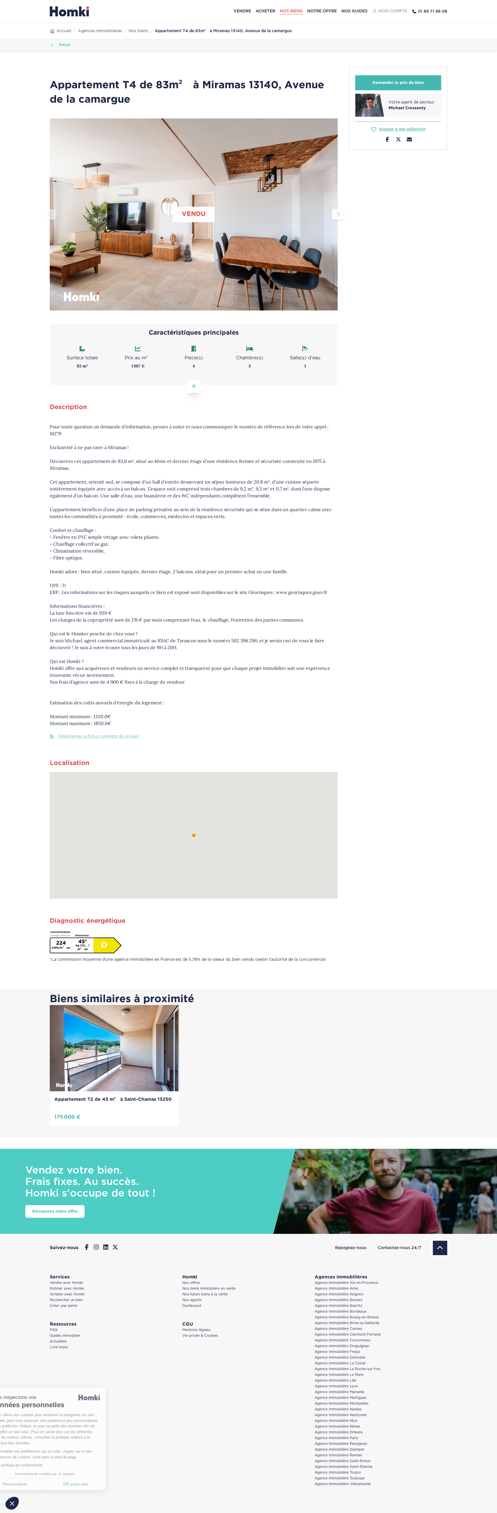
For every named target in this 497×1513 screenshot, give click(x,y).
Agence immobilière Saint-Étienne (343, 1466)
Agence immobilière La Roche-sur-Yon (347, 1369)
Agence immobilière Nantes (338, 1409)
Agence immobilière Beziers (338, 1300)
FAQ (53, 1330)
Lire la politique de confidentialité (37, 1465)
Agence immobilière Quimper (339, 1449)
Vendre (242, 11)
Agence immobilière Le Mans (339, 1374)
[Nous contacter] (409, 140)
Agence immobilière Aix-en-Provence (346, 1282)
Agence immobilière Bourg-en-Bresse (347, 1317)
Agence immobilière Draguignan (342, 1346)
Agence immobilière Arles (336, 1288)
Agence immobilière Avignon (339, 1294)
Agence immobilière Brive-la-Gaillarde (347, 1323)
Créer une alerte (63, 1305)
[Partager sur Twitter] (398, 140)
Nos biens (291, 11)
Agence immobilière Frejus (337, 1351)
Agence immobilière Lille (335, 1380)
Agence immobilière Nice (336, 1420)
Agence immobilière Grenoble (340, 1357)
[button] (12, 1503)
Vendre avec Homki (66, 1282)
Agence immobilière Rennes (338, 1455)
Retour (64, 45)
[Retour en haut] (440, 1248)
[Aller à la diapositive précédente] (50, 214)
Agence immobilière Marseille (339, 1392)
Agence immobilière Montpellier (342, 1403)
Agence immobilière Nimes (337, 1426)
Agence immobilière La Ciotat (340, 1363)
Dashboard (191, 1305)
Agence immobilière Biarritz (338, 1305)
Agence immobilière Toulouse (340, 1478)
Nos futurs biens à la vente (205, 1294)
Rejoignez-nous (350, 1248)
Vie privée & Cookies (200, 1335)
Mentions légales (196, 1330)
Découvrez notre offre (55, 1211)
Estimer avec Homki (67, 1288)
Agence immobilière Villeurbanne (343, 1484)
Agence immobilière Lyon (336, 1386)
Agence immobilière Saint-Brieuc (343, 1461)
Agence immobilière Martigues (340, 1397)
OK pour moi (96, 1484)
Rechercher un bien (66, 1300)
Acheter (265, 11)
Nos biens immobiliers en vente (209, 1288)
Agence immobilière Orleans (339, 1432)
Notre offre (322, 11)
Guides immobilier (65, 1335)
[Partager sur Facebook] (387, 140)
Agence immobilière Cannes (338, 1328)
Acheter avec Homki (67, 1294)
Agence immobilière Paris (336, 1438)
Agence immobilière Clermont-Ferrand (348, 1334)
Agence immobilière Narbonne (340, 1415)
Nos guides (354, 11)
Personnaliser (35, 1484)
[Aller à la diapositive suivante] (338, 214)
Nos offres (191, 1282)
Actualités (58, 1341)
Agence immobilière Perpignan (341, 1443)
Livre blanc (59, 1347)
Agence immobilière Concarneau (342, 1340)
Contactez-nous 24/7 (399, 1248)
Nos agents (192, 1300)
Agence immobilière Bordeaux (340, 1311)
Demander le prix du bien (398, 83)
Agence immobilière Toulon (338, 1472)
